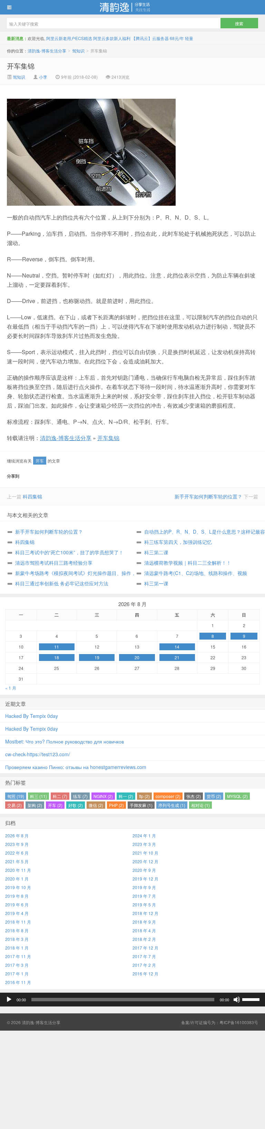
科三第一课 (156, 583)
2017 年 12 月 (145, 948)
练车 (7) (80, 796)
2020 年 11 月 (18, 870)
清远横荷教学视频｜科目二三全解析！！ (187, 562)
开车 (40, 461)
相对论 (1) (200, 805)
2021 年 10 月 (145, 853)
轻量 (189, 38)
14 (177, 647)
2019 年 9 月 (144, 887)
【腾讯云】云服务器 (150, 38)
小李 (43, 77)
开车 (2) (55, 805)
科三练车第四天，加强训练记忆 (178, 541)
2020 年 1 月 (17, 879)
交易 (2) (14, 805)
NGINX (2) (103, 796)
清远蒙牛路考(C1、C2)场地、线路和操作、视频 (195, 573)
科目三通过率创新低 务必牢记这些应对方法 (61, 583)
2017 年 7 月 (144, 956)
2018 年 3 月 (17, 939)
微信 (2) (96, 805)
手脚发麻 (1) (141, 805)
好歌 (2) (75, 805)
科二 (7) (60, 796)
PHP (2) (116, 805)
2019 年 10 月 (18, 887)
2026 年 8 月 (17, 835)
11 (56, 647)
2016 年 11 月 (18, 982)
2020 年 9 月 (144, 870)
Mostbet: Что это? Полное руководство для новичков (64, 741)
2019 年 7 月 (144, 896)
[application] (132, 999)
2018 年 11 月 (18, 922)
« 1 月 (10, 688)
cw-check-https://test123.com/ (37, 754)
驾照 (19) (15, 796)
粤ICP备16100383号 (238, 1022)
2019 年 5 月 (144, 904)
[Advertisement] (132, 1079)
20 (137, 657)
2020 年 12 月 (145, 861)
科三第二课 (156, 552)
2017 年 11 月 (18, 956)
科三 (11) (38, 796)
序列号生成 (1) (171, 805)
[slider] (252, 999)
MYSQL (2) (237, 796)
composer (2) (168, 796)
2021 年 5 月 (17, 861)
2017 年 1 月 (17, 973)
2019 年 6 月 (17, 904)
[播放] (9, 999)
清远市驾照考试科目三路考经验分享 (53, 562)
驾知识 (78, 50)
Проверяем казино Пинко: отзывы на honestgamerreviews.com (75, 766)
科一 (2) (126, 796)
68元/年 (177, 38)
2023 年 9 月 (17, 844)
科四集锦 (32, 496)
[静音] (236, 999)
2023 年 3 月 (144, 844)
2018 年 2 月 (144, 939)
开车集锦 (21, 66)
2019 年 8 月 (17, 896)
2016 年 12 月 (145, 973)
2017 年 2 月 (144, 965)
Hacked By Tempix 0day (31, 715)
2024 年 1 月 (144, 835)
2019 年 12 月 (145, 879)
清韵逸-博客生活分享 (132, 7)
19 (97, 657)
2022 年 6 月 (17, 853)
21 (177, 657)
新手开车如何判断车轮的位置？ (208, 496)
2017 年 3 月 (17, 965)
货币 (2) (214, 796)
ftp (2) (144, 796)
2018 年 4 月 (144, 930)
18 (56, 657)
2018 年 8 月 (17, 930)
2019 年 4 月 (17, 913)
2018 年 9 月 (144, 922)
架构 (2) (35, 805)
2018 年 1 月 (17, 948)
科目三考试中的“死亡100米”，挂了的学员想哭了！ (69, 552)
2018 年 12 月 (145, 913)
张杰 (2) (193, 796)
